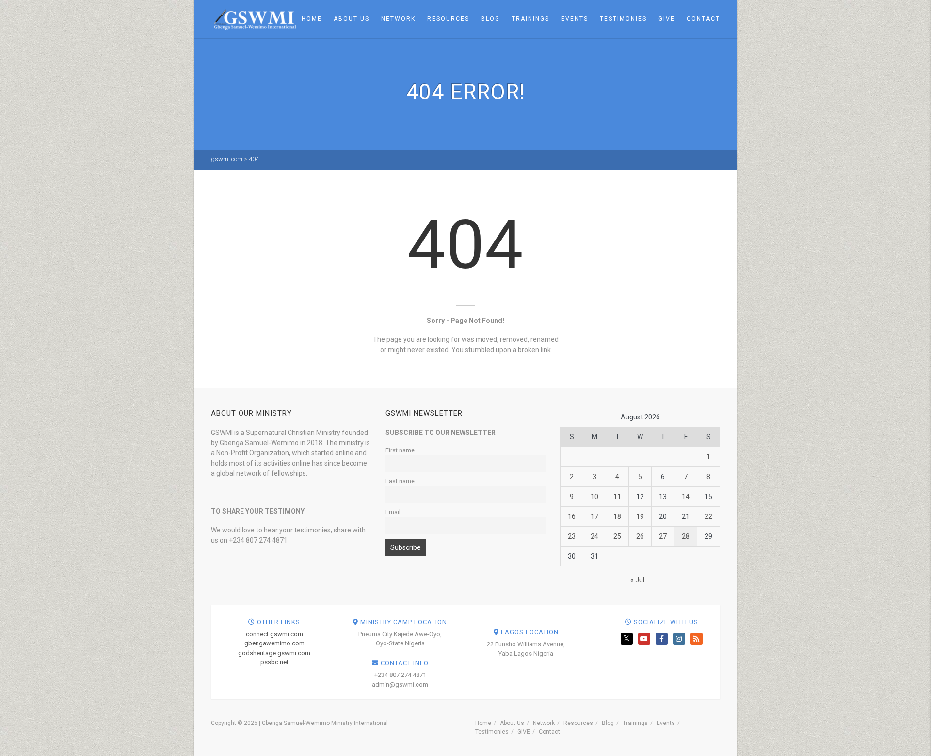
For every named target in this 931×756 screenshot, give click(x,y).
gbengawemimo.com (274, 643)
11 (617, 496)
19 (640, 516)
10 (594, 496)
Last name (400, 480)
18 (617, 516)
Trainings (530, 19)
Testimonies (623, 19)
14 (686, 496)
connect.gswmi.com (274, 634)
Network (398, 19)
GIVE (666, 19)
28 (686, 536)
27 (663, 536)
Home (312, 19)
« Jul (637, 580)
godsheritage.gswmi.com (274, 653)
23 (572, 536)
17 (594, 516)
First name (400, 450)
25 (617, 536)
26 (640, 536)
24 (594, 536)
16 (572, 516)
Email (393, 511)
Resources (448, 19)
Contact (703, 19)
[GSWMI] (253, 18)
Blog (490, 19)
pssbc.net (274, 662)
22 (708, 516)
